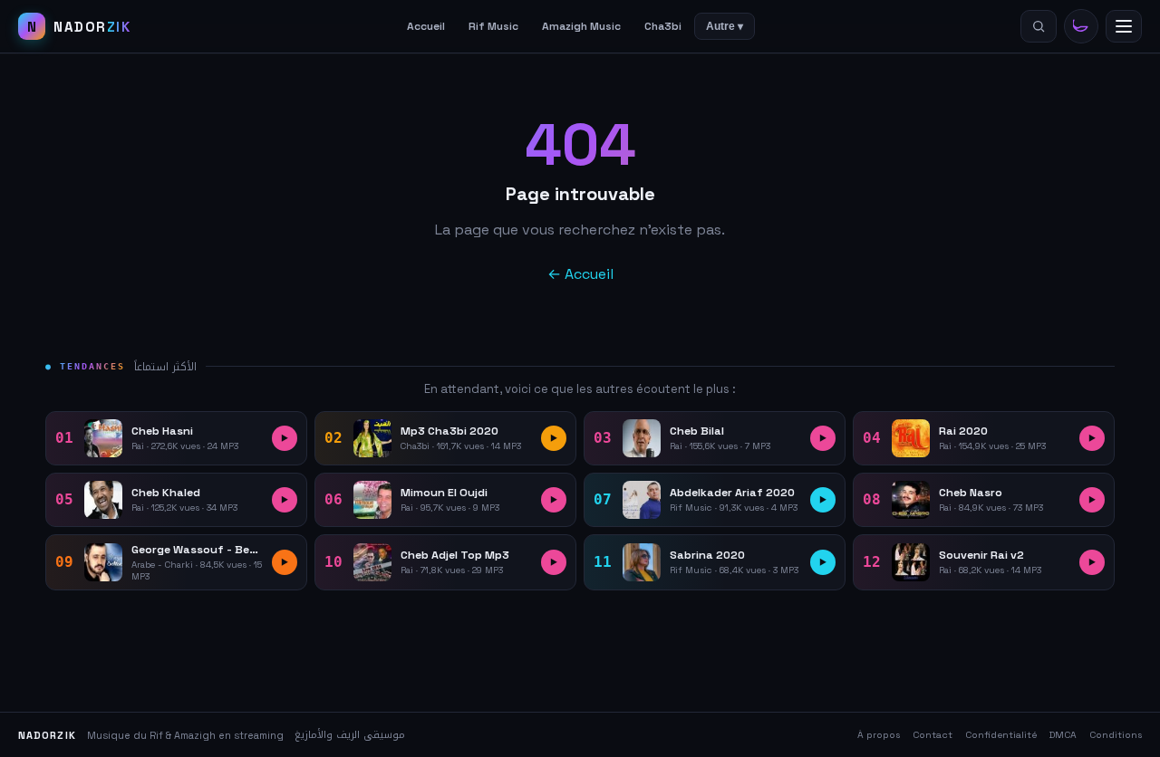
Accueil (426, 26)
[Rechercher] (1038, 26)
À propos (878, 735)
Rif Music (493, 26)
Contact (932, 735)
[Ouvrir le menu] (1124, 26)
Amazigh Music (581, 26)
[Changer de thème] (1081, 26)
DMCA (1063, 735)
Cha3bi (663, 26)
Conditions (1115, 735)
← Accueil (580, 273)
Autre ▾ (724, 26)
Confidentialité (1001, 735)
